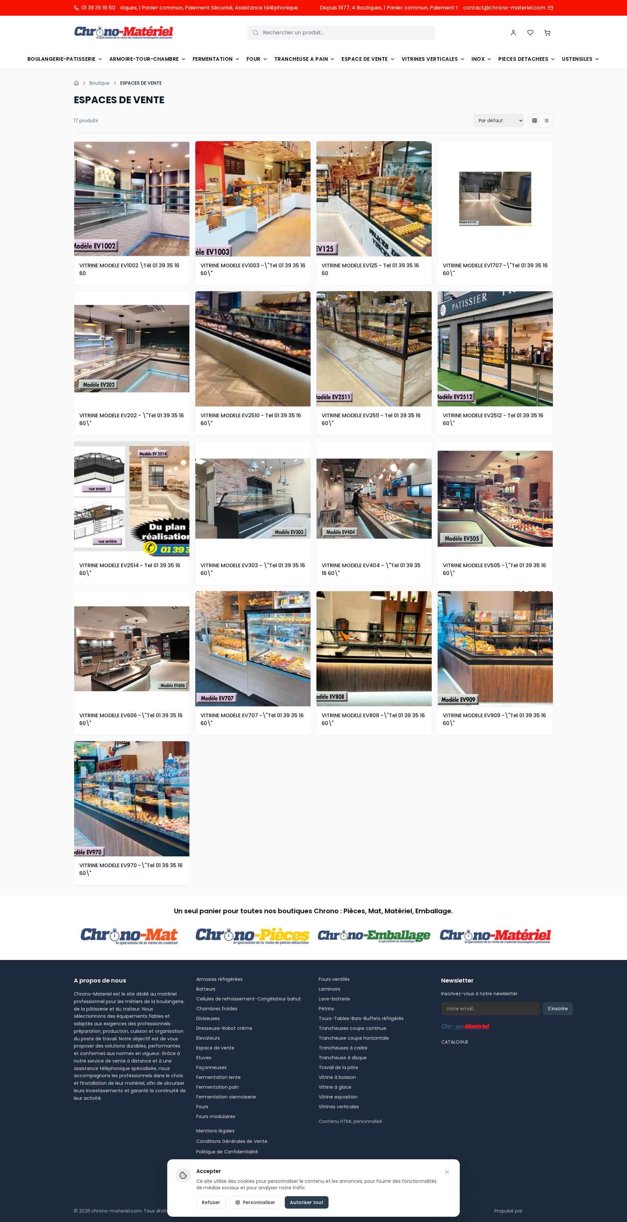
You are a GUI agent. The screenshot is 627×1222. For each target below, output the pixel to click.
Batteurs (206, 989)
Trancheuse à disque (343, 1057)
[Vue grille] (534, 120)
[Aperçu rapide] (185, 198)
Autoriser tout (306, 1202)
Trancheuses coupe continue (352, 1028)
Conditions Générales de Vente (231, 1141)
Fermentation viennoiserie (226, 1097)
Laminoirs (329, 989)
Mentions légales (215, 1131)
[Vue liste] (546, 120)
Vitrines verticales (339, 1106)
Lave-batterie (334, 999)
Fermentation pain (217, 1087)
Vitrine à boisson (337, 1077)
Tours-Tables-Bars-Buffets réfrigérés (361, 1018)
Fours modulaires (215, 1116)
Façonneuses (211, 1067)
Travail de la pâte (338, 1067)
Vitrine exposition (338, 1097)
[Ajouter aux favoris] (185, 185)
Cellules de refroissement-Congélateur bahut (248, 999)
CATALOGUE (454, 1042)
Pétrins (326, 1008)
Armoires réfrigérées (219, 979)
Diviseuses (208, 1018)
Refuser (211, 1202)
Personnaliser (259, 1202)
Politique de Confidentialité (227, 1151)
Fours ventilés (334, 979)
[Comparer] (185, 211)
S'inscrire (558, 1008)
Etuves (203, 1057)
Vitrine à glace (335, 1087)
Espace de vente (215, 1048)
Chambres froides (216, 1008)
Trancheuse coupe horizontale (354, 1038)
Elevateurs (208, 1038)
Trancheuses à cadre (343, 1048)
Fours (202, 1106)
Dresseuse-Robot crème (224, 1028)
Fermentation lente (218, 1077)
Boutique (99, 83)
